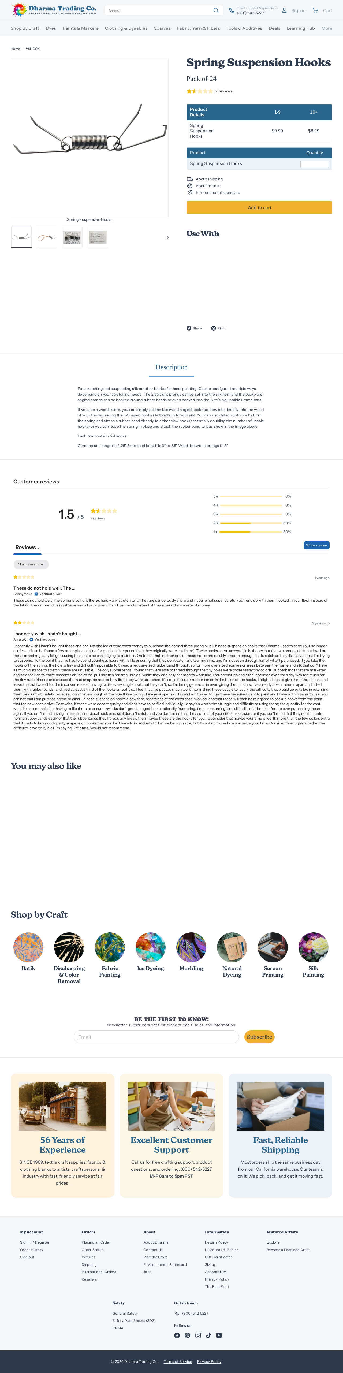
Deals (275, 28)
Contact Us (153, 1250)
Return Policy (216, 1242)
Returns (88, 1257)
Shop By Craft (25, 28)
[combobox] (164, 10)
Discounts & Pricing (222, 1250)
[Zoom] (89, 138)
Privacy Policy (217, 1279)
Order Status (92, 1250)
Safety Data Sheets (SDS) (134, 1320)
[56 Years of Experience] (62, 1106)
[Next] (165, 237)
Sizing (210, 1264)
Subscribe (259, 1037)
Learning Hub (301, 28)
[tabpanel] (171, 647)
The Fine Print (217, 1286)
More (327, 28)
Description (171, 367)
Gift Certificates (218, 1257)
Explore (273, 1242)
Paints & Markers (81, 28)
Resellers (89, 1279)
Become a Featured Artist (288, 1250)
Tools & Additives (244, 28)
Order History (31, 1250)
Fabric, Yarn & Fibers (198, 28)
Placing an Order (96, 1242)
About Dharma (156, 1242)
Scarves (162, 28)
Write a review (316, 545)
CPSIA (118, 1328)
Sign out (27, 1257)
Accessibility (215, 1272)
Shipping (89, 1264)
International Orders (99, 1272)
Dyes (51, 28)
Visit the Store (155, 1257)
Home (15, 49)
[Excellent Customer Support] (171, 1106)
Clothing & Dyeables (126, 28)
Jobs (147, 1272)
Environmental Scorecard (165, 1264)
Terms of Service (178, 1361)
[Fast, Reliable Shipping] (280, 1106)
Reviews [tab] (27, 547)
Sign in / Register (34, 1242)
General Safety (125, 1313)
